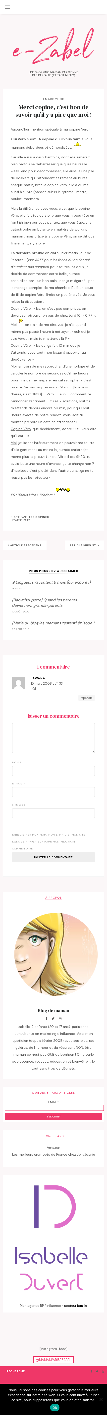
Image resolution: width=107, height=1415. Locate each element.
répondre (86, 698)
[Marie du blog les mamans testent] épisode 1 (53, 623)
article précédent (26, 545)
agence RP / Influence (44, 1306)
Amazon (53, 1147)
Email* (53, 1102)
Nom (16, 762)
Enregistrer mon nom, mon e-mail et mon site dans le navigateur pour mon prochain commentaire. (48, 841)
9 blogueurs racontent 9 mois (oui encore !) (51, 582)
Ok (55, 1408)
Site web (18, 804)
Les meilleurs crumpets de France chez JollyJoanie (53, 1154)
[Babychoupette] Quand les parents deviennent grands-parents (44, 602)
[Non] (100, 1399)
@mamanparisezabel (53, 1360)
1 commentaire (20, 520)
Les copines (39, 517)
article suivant (83, 545)
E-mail (18, 783)
